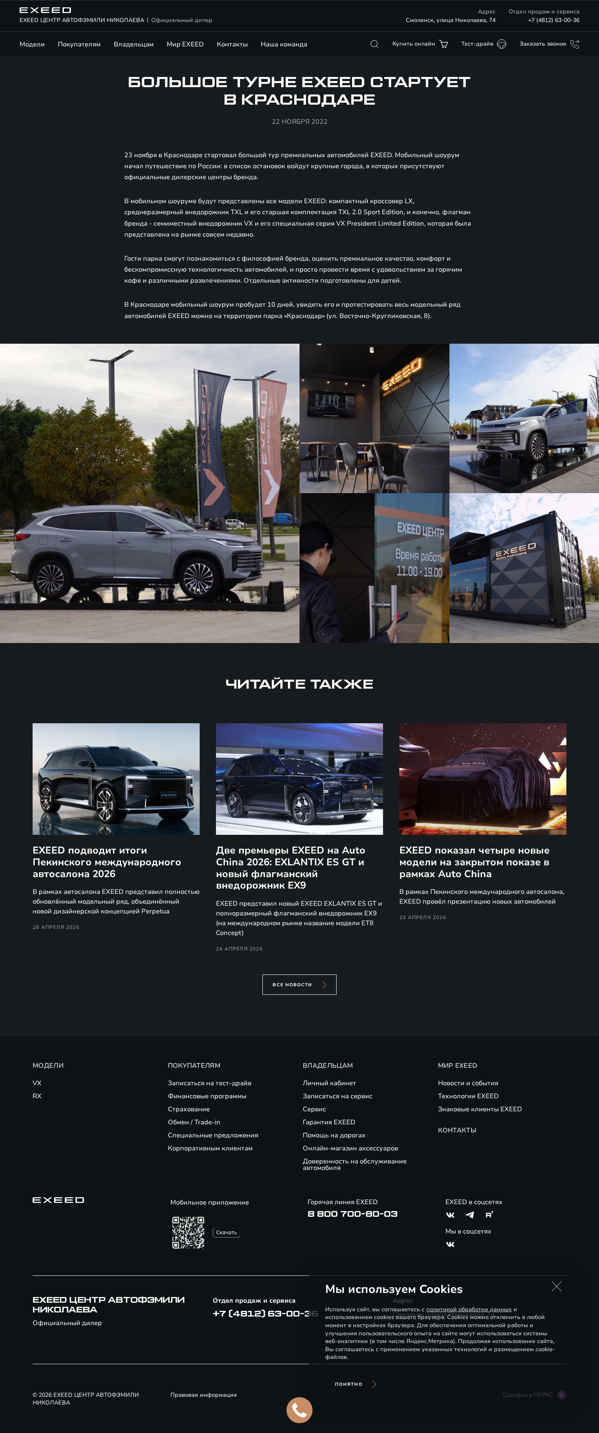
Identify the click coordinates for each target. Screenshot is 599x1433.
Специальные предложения (213, 1135)
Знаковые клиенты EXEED (480, 1109)
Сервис (314, 1109)
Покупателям (79, 44)
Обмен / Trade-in (194, 1122)
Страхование (189, 1109)
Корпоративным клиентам (210, 1148)
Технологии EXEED (468, 1096)
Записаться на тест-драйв (209, 1083)
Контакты (232, 44)
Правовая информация (203, 1395)
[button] (556, 1286)
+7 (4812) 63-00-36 (553, 20)
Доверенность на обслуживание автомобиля (355, 1164)
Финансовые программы (207, 1096)
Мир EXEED (185, 44)
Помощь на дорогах (334, 1135)
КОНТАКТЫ (457, 1130)
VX (37, 1083)
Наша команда (284, 44)
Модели (32, 44)
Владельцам (134, 44)
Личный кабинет (329, 1083)
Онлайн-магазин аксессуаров (350, 1148)
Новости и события (468, 1083)
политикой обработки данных (469, 1309)
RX (37, 1096)
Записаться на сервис (337, 1096)
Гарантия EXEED (329, 1122)
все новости (292, 985)
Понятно (349, 1384)
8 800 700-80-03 (353, 1214)
